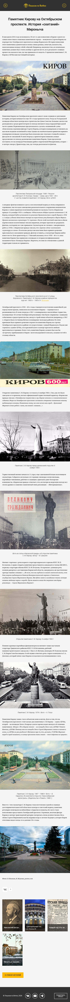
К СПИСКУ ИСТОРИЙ (13, 975)
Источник (45, 300)
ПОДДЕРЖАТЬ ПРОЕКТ (60, 996)
